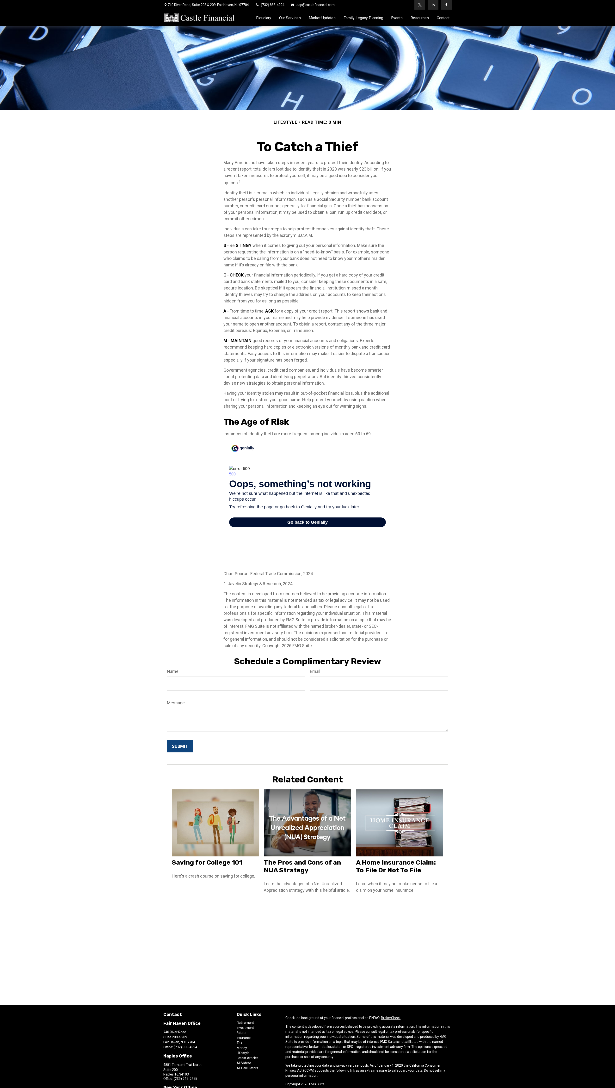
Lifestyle (243, 1053)
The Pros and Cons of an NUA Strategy (302, 866)
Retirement (245, 1023)
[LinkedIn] (433, 5)
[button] (263, 17)
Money (242, 1048)
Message (176, 702)
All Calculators (247, 1068)
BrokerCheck (390, 1018)
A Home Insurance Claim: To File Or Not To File (396, 866)
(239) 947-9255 (185, 1079)
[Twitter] (419, 5)
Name (172, 671)
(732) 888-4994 (272, 5)
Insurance (244, 1038)
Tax (239, 1043)
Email (315, 671)
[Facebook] (446, 5)
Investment (245, 1028)
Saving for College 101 (207, 862)
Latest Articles (247, 1058)
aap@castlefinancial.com (315, 5)
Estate (241, 1033)
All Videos (244, 1063)
